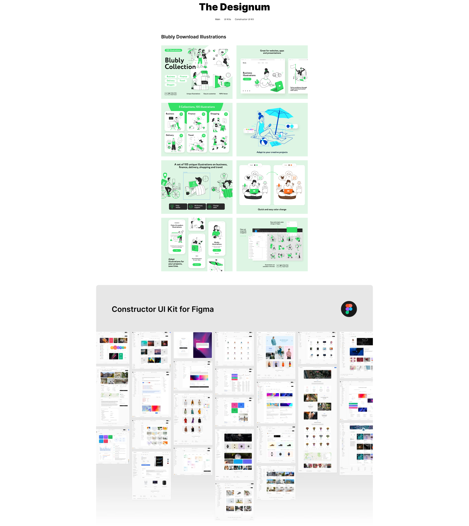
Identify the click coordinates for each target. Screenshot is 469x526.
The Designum (234, 7)
